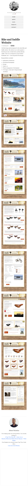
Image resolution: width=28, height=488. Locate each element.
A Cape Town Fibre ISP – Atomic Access (14, 437)
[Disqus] (14, 467)
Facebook (10, 31)
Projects (13, 24)
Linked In (17, 31)
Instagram (13, 31)
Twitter (15, 31)
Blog (13, 22)
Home (13, 16)
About (13, 19)
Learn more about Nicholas (14, 445)
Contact (13, 27)
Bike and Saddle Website (10, 41)
